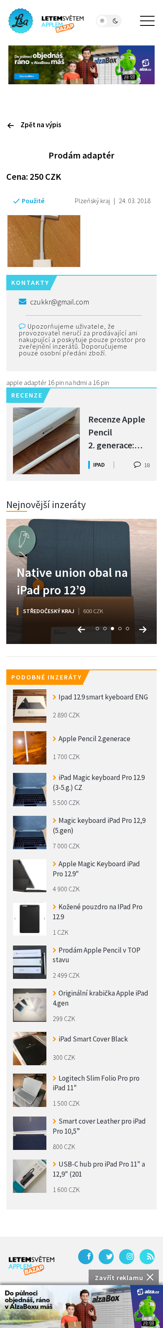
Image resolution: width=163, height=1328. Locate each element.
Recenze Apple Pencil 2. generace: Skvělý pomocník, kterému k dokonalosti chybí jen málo (116, 431)
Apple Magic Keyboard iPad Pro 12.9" (96, 868)
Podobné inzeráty (46, 677)
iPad (99, 464)
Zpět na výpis (40, 124)
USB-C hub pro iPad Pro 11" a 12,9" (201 (99, 1169)
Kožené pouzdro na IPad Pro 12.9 (98, 911)
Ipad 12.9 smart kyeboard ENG (103, 697)
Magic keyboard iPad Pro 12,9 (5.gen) (99, 825)
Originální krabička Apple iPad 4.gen (100, 998)
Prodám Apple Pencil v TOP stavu (96, 955)
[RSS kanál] (147, 1256)
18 (146, 465)
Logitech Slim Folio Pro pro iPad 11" (96, 1083)
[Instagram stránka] (126, 1256)
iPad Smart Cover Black (93, 1039)
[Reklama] (81, 1306)
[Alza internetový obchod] (81, 63)
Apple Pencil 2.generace (94, 738)
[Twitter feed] (106, 1256)
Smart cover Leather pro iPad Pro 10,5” (99, 1126)
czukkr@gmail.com (59, 302)
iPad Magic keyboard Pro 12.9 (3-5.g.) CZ (99, 782)
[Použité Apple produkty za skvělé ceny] (46, 20)
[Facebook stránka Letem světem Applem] (85, 1256)
